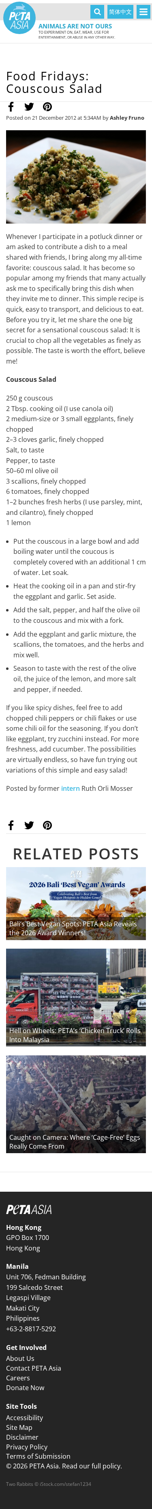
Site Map (19, 1427)
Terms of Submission (38, 1456)
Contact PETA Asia (33, 1368)
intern (70, 788)
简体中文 (120, 11)
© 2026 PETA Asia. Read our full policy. (64, 1466)
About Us (20, 1358)
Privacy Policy (26, 1446)
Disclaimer (22, 1437)
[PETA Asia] (19, 18)
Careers (18, 1377)
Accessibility (24, 1417)
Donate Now (25, 1387)
